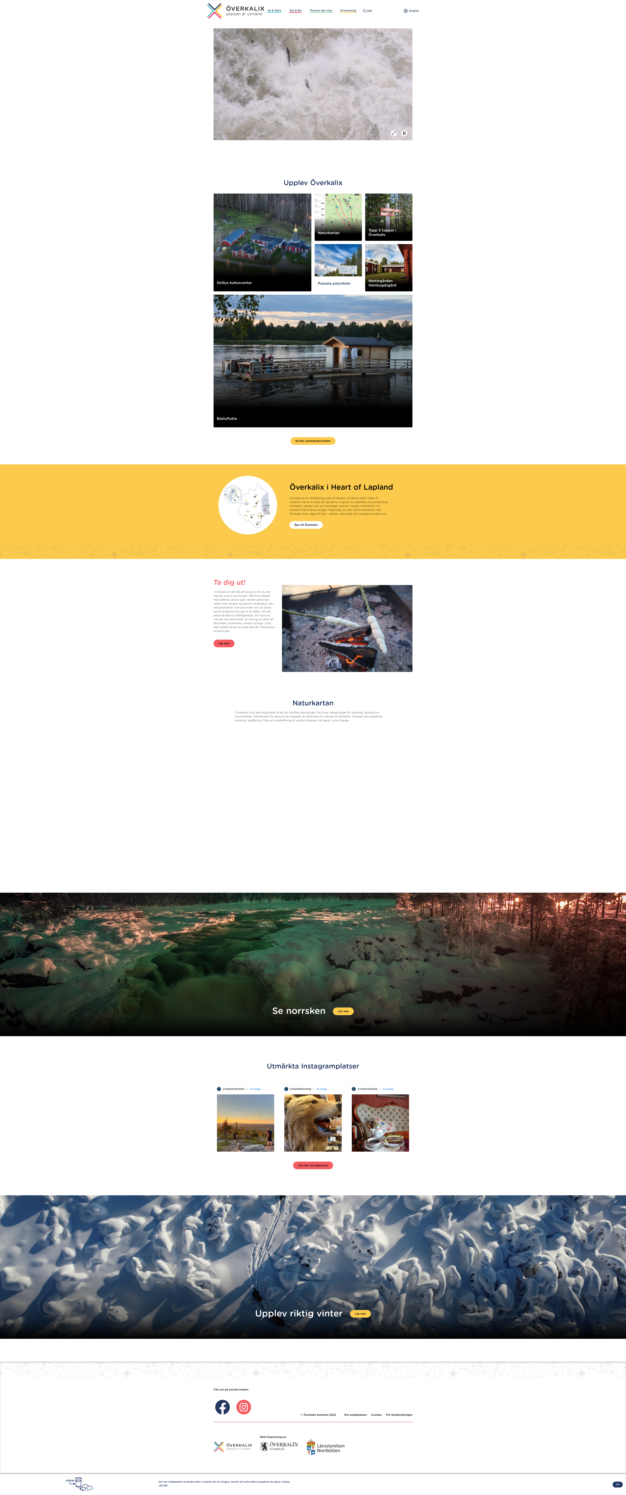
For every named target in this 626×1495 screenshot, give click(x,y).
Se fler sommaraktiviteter (313, 441)
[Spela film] (394, 133)
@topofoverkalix (234, 1089)
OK (617, 1484)
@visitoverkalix (367, 1089)
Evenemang (348, 10)
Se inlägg (255, 1089)
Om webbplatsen (355, 1415)
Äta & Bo (296, 10)
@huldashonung (300, 1089)
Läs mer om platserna (313, 1165)
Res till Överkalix (306, 525)
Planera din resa (321, 10)
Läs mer (224, 643)
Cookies (376, 1415)
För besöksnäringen (399, 1415)
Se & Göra (274, 10)
